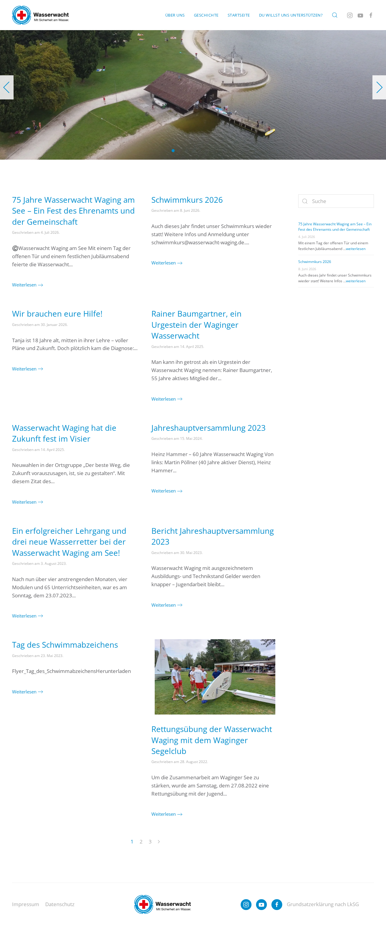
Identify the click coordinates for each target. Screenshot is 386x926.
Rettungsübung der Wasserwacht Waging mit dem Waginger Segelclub (211, 740)
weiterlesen (355, 248)
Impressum (25, 904)
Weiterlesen (24, 285)
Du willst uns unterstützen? (291, 15)
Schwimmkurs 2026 (187, 199)
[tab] (173, 150)
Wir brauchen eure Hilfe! (57, 313)
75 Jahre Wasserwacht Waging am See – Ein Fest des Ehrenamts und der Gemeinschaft (73, 210)
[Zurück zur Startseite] (40, 15)
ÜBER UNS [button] (175, 15)
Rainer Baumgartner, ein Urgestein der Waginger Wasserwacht (196, 324)
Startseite (239, 15)
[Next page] (158, 842)
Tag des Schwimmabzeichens (65, 644)
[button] (335, 15)
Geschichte (206, 15)
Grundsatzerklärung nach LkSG (323, 904)
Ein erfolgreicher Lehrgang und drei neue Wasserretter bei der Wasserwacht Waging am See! (69, 541)
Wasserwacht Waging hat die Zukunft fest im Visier (64, 433)
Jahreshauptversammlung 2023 (208, 427)
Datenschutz (59, 904)
